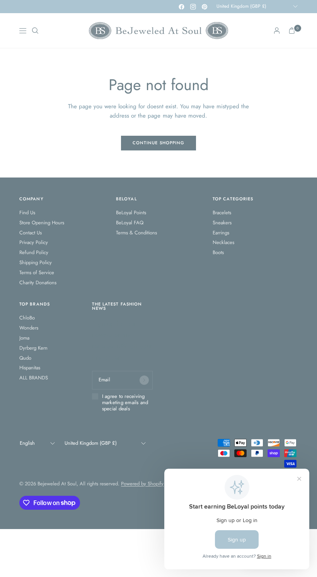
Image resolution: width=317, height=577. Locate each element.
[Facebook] (181, 6)
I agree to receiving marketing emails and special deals (125, 402)
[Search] (35, 30)
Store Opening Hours (41, 222)
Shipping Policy (35, 262)
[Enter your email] (144, 380)
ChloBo (27, 317)
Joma (24, 337)
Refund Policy (33, 252)
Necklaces (223, 242)
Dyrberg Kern (33, 348)
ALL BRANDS (33, 377)
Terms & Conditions (136, 232)
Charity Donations (37, 282)
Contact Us (30, 232)
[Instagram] (193, 6)
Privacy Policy (33, 242)
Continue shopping (159, 143)
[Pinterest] (204, 6)
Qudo (25, 358)
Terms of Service (36, 272)
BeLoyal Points (131, 212)
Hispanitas (29, 367)
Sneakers (222, 222)
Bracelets (222, 212)
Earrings (221, 232)
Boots (218, 252)
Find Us (27, 212)
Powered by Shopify (142, 483)
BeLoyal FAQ (129, 222)
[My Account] (277, 30)
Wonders (28, 327)
